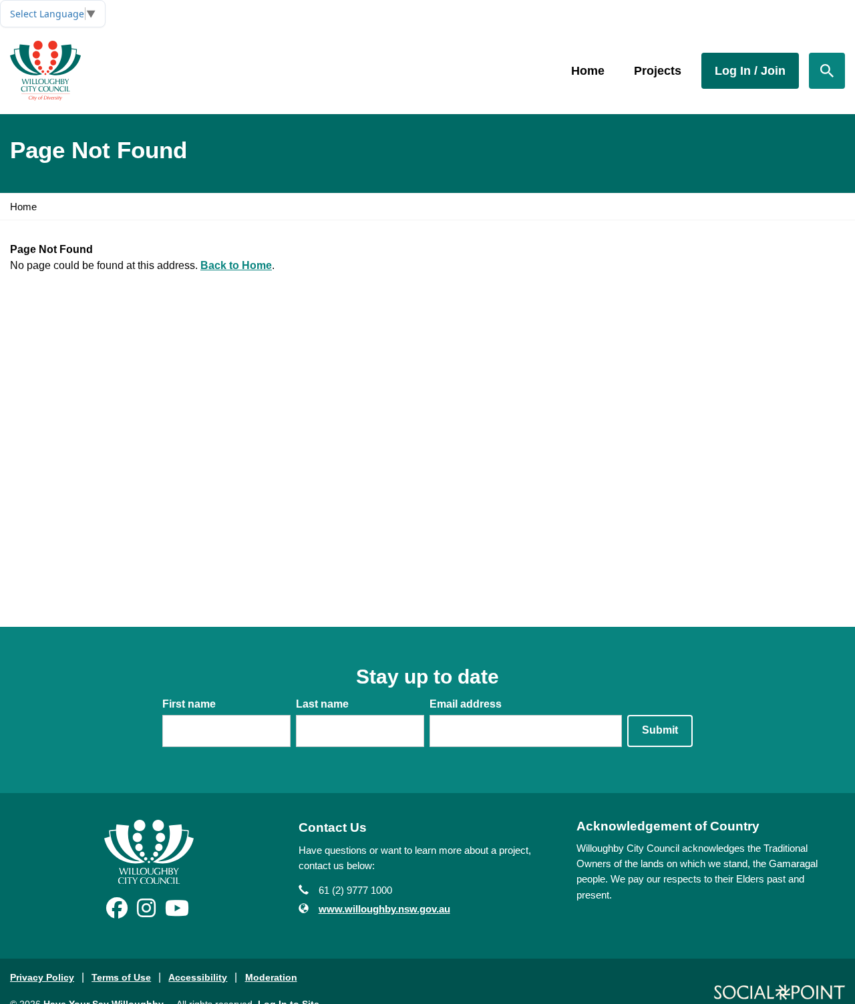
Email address (466, 704)
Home (588, 70)
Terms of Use (121, 977)
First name (189, 704)
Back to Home (236, 265)
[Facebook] (117, 912)
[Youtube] (177, 912)
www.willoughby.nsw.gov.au (384, 909)
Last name (322, 704)
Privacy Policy (42, 977)
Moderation (271, 977)
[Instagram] (146, 912)
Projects (657, 70)
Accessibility (197, 977)
